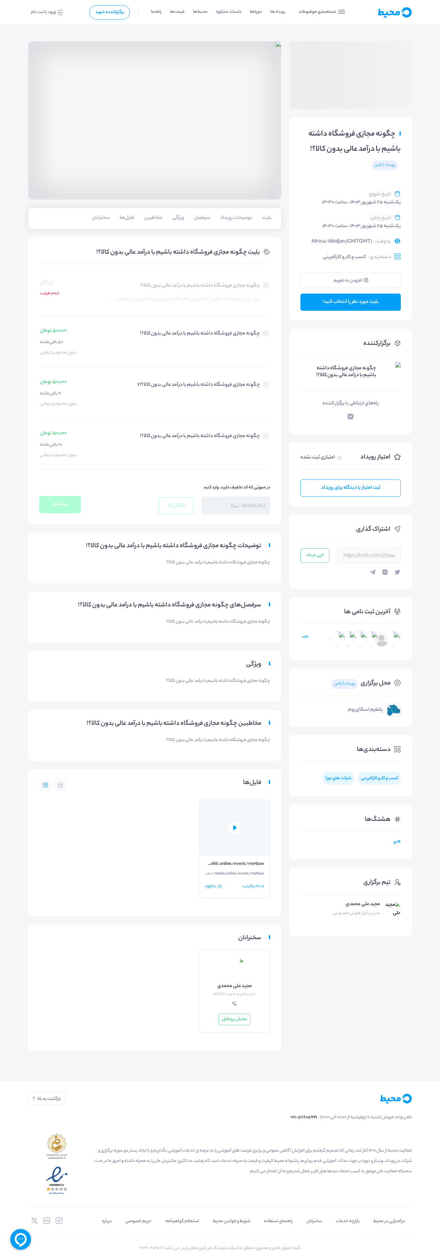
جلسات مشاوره (229, 11)
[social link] (59, 1220)
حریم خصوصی (138, 1221)
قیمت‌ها (177, 11)
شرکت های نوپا (338, 778)
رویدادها (277, 11)
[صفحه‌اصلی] (383, 12)
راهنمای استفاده (278, 1221)
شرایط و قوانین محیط (231, 1221)
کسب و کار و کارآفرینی (344, 257)
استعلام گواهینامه (182, 1221)
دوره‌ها (256, 11)
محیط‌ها (200, 11)
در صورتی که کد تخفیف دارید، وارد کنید (237, 487)
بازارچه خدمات (348, 1221)
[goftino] (20, 1239)
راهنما (156, 11)
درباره (107, 1221)
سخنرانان (314, 1221)
